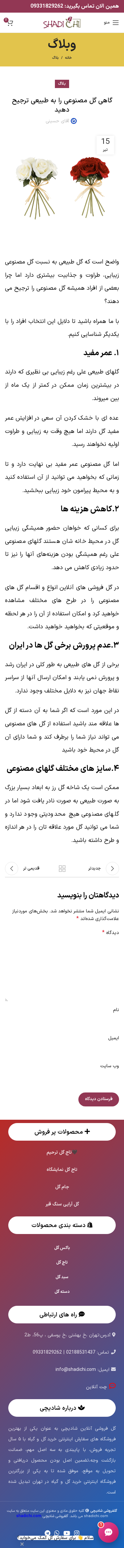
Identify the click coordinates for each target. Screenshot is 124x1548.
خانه (68, 58)
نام (116, 1009)
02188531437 (80, 1352)
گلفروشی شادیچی (42, 1516)
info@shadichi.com (76, 1369)
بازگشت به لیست (62, 868)
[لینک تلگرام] (47, 1533)
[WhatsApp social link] (57, 1533)
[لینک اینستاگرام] (76, 1533)
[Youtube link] (67, 1533)
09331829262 (47, 6)
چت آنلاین (97, 1387)
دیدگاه (110, 933)
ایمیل (113, 1038)
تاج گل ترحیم (59, 1152)
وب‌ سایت (109, 1066)
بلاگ (55, 58)
